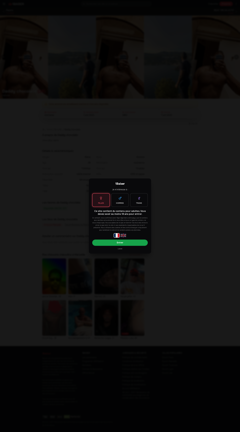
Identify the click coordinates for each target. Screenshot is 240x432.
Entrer (120, 242)
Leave (120, 249)
